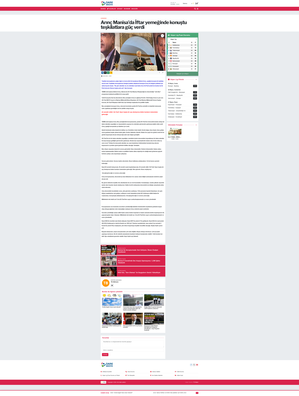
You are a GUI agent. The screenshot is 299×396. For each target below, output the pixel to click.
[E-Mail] (112, 285)
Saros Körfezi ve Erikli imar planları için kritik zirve (171, 392)
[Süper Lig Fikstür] (196, 79)
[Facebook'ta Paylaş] (102, 72)
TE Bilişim (195, 382)
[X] (194, 365)
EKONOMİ (127, 8)
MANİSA (103, 8)
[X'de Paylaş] (105, 72)
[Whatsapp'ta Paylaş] (108, 72)
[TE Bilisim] (105, 283)
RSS (104, 382)
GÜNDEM (103, 18)
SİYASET (120, 8)
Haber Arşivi (180, 375)
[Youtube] (197, 365)
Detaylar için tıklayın (183, 73)
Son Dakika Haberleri (157, 375)
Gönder (105, 354)
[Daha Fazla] (111, 72)
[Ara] (195, 9)
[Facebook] (191, 365)
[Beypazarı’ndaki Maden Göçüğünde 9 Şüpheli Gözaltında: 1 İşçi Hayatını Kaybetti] (154, 318)
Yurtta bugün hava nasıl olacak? (111, 307)
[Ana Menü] (197, 9)
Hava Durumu (131, 371)
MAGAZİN (134, 8)
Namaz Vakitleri (156, 371)
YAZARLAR (112, 8)
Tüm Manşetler (131, 375)
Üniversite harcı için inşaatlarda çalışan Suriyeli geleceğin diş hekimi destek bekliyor (132, 308)
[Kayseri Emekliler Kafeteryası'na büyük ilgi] (112, 318)
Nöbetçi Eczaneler (107, 371)
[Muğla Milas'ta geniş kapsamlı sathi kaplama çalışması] (154, 300)
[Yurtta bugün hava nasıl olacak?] (112, 300)
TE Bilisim (114, 282)
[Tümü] (196, 125)
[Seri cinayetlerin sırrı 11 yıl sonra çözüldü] (133, 318)
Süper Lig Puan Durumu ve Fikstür (111, 375)
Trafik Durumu (180, 371)
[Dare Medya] (107, 3)
